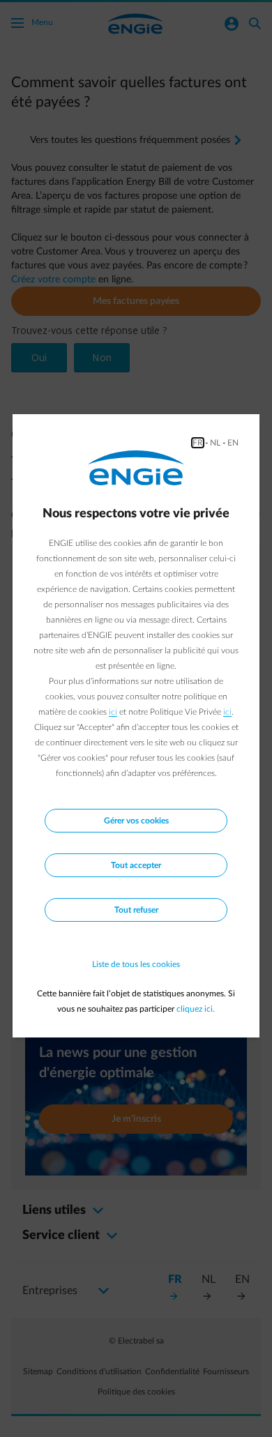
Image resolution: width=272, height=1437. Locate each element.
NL (215, 443)
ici (113, 712)
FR (197, 443)
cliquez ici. (195, 1009)
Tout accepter (136, 865)
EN (233, 443)
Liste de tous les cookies (136, 964)
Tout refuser (136, 910)
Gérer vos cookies (136, 820)
